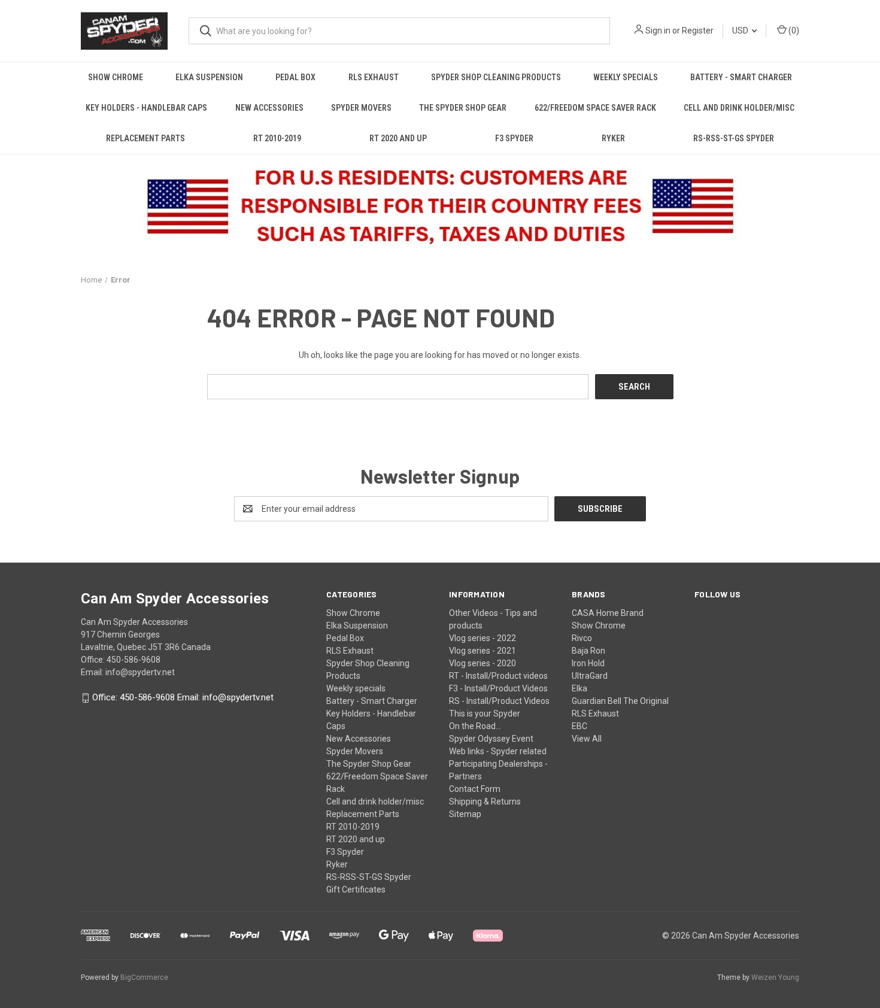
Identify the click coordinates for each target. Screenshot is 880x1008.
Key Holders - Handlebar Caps (146, 108)
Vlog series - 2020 (482, 663)
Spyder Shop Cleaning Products (496, 77)
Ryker (613, 138)
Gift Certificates (356, 889)
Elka (579, 688)
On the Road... (475, 726)
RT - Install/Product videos (498, 676)
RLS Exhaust (373, 77)
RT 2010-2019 (277, 138)
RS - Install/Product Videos (499, 701)
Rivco (582, 638)
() (793, 30)
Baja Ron (588, 650)
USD (741, 30)
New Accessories (269, 108)
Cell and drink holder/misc (739, 108)
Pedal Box (295, 77)
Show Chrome (115, 77)
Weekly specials (625, 77)
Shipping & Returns (485, 801)
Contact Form (474, 789)
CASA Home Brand (608, 613)
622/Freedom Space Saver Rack (595, 108)
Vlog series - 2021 (482, 650)
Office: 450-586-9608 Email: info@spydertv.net (183, 698)
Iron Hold (588, 663)
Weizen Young (775, 977)
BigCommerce (144, 977)
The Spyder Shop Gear (462, 108)
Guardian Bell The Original (620, 701)
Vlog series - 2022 (482, 638)
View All (587, 738)
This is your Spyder (484, 713)
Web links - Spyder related (498, 751)
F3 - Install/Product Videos (498, 688)
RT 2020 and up (398, 138)
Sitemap (465, 814)
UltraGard (590, 676)
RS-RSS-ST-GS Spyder (733, 138)
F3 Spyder (514, 138)
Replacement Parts (145, 138)
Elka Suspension (209, 77)
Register (698, 30)
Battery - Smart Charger (741, 77)
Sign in (657, 30)
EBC (579, 726)
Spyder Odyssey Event (491, 738)
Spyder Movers (361, 108)
